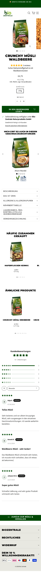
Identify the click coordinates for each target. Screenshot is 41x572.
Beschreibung (10, 191)
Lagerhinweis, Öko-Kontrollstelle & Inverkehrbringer (13, 212)
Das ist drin (9, 196)
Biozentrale (11, 529)
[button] (17, 65)
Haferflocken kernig (17, 265)
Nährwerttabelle (12, 205)
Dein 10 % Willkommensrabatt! (18, 554)
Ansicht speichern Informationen (16, 126)
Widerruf (9, 545)
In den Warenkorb (16, 259)
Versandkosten (26, 82)
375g (20, 90)
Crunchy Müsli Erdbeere (16, 320)
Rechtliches (11, 537)
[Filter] (4, 388)
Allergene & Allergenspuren (18, 200)
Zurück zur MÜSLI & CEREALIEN (22, 518)
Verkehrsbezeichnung (14, 218)
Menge (20, 97)
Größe (20, 87)
